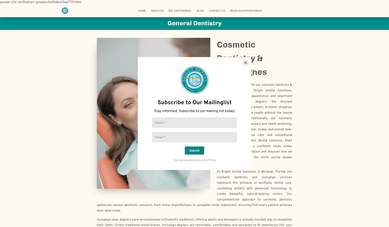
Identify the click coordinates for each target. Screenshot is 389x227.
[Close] (245, 62)
